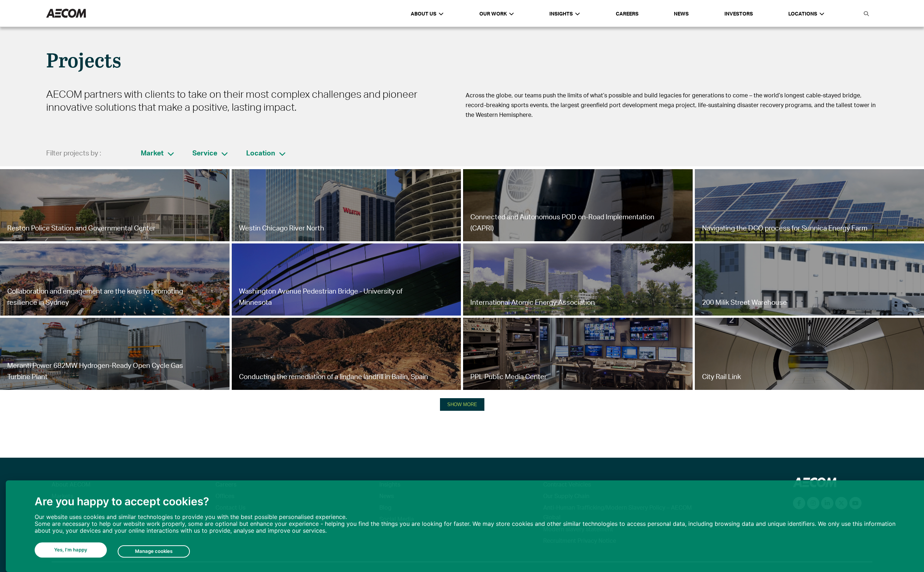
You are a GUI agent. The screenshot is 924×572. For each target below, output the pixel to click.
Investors (738, 13)
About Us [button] (423, 13)
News (681, 13)
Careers (627, 13)
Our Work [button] (493, 13)
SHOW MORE (462, 404)
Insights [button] (561, 13)
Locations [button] (802, 13)
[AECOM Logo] (66, 13)
